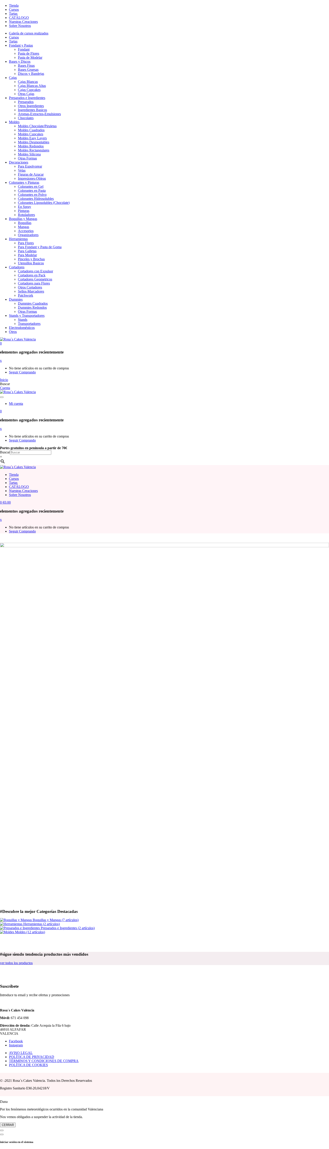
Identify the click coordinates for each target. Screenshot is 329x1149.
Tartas (13, 13)
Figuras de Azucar (31, 174)
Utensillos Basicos (31, 263)
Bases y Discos (19, 61)
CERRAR (8, 1125)
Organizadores (28, 235)
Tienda (14, 5)
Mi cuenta (16, 403)
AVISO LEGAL (21, 1053)
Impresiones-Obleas (32, 178)
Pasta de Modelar (30, 57)
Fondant (24, 49)
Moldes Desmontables (33, 142)
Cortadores (16, 267)
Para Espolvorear (30, 166)
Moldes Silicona (29, 154)
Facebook (16, 1041)
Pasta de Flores (28, 53)
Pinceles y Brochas (31, 259)
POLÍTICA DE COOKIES (28, 1065)
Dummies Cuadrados (33, 303)
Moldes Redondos (31, 146)
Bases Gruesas (28, 69)
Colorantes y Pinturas (24, 182)
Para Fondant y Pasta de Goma (40, 247)
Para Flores (26, 243)
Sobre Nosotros (20, 26)
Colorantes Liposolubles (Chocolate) (44, 203)
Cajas (13, 78)
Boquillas (24, 223)
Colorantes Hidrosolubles (36, 198)
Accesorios (26, 231)
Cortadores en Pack (31, 275)
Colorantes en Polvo (32, 194)
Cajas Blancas (28, 82)
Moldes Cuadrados (31, 130)
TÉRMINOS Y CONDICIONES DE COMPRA (44, 1061)
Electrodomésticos (22, 328)
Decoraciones (18, 162)
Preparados (26, 102)
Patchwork (25, 295)
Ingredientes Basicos (32, 110)
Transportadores (29, 324)
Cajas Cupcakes (29, 90)
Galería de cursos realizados (28, 33)
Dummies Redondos (32, 307)
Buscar (5, 452)
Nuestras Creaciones (23, 22)
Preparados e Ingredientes (27, 98)
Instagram (16, 1045)
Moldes (14, 122)
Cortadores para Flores (34, 283)
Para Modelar (27, 255)
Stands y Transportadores (27, 315)
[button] (1, 343)
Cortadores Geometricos (35, 279)
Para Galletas (27, 251)
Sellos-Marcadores (31, 291)
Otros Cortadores (30, 287)
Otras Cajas (26, 94)
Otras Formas (27, 158)
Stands (22, 319)
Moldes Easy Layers (32, 138)
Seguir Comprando (22, 372)
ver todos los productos (16, 963)
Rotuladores (26, 215)
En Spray (24, 207)
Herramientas (18, 239)
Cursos (14, 9)
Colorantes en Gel (30, 186)
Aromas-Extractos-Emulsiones (39, 114)
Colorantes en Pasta (32, 190)
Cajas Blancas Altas (32, 86)
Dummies (16, 299)
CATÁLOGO (19, 17)
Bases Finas (26, 65)
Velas (22, 170)
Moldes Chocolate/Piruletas (37, 126)
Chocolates (26, 118)
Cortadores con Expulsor (35, 271)
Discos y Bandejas (31, 73)
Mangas (23, 227)
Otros (13, 332)
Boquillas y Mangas (23, 219)
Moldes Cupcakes (30, 134)
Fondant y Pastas (21, 45)
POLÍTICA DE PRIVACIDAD (31, 1057)
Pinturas (23, 211)
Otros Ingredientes (31, 106)
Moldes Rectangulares (33, 150)
